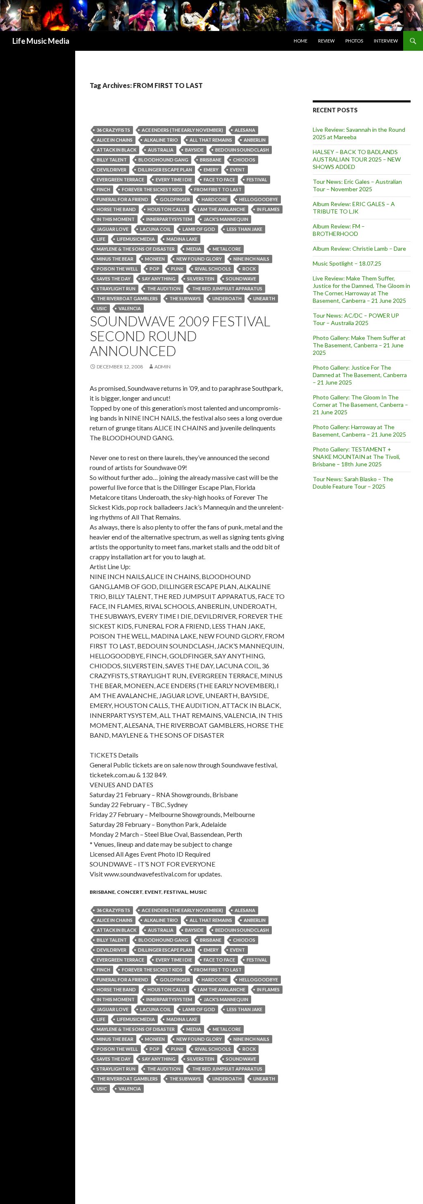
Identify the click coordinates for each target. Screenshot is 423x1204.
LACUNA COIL (155, 229)
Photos (354, 40)
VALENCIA (130, 308)
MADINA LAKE (181, 239)
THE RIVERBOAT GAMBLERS (127, 298)
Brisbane (210, 159)
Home (300, 40)
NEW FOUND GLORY (199, 258)
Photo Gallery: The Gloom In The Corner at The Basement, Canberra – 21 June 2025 (360, 405)
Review (326, 40)
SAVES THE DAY (114, 278)
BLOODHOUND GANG (163, 159)
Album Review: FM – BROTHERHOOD (339, 230)
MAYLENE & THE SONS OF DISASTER (136, 249)
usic (102, 308)
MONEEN (155, 258)
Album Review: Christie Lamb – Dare (359, 248)
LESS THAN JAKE (244, 229)
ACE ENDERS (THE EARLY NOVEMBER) (182, 130)
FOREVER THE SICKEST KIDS (152, 189)
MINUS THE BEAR (115, 258)
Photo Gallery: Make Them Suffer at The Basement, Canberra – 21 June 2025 (359, 345)
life (101, 239)
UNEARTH (264, 298)
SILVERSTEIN (200, 278)
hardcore (215, 199)
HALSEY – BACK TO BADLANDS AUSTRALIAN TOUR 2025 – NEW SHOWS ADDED (357, 159)
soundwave (241, 278)
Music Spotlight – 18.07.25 (347, 263)
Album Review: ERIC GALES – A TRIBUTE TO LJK (354, 207)
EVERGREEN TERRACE (120, 179)
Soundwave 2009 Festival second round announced (180, 336)
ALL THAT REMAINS (211, 139)
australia (160, 149)
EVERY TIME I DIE (174, 179)
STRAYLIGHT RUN (116, 288)
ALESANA (245, 130)
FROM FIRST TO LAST (218, 189)
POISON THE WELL (117, 268)
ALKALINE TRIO (161, 139)
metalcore (227, 249)
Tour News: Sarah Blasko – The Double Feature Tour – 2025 (353, 482)
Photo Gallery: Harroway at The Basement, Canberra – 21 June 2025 (359, 430)
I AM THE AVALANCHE (221, 209)
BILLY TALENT (112, 159)
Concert (130, 892)
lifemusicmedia (136, 239)
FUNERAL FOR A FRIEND (122, 199)
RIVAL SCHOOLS (213, 268)
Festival (257, 179)
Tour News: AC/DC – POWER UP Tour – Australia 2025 (356, 319)
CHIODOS (244, 159)
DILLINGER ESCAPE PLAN (165, 169)
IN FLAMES (268, 209)
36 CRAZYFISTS (113, 130)
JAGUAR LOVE (112, 229)
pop (154, 268)
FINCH (103, 189)
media (193, 249)
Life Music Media (40, 40)
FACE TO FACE (219, 179)
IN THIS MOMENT (116, 219)
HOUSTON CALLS (166, 209)
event (237, 169)
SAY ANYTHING (159, 278)
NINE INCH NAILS (251, 258)
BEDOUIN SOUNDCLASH (242, 149)
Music (198, 892)
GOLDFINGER (175, 199)
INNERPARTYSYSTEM (169, 219)
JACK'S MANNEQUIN (226, 219)
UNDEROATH (227, 298)
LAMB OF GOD (199, 229)
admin (162, 366)
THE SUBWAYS (185, 298)
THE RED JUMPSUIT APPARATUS (227, 288)
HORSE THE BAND (116, 209)
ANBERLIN (255, 139)
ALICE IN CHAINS (115, 139)
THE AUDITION (164, 288)
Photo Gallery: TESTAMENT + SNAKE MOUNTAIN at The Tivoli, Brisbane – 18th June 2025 (356, 457)
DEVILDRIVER (111, 169)
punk (177, 268)
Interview (386, 40)
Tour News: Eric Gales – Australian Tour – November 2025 (357, 185)
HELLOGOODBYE (258, 199)
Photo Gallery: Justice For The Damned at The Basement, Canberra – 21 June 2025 (360, 375)
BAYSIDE (194, 149)
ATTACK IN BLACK (116, 149)
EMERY (211, 169)
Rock (249, 268)
